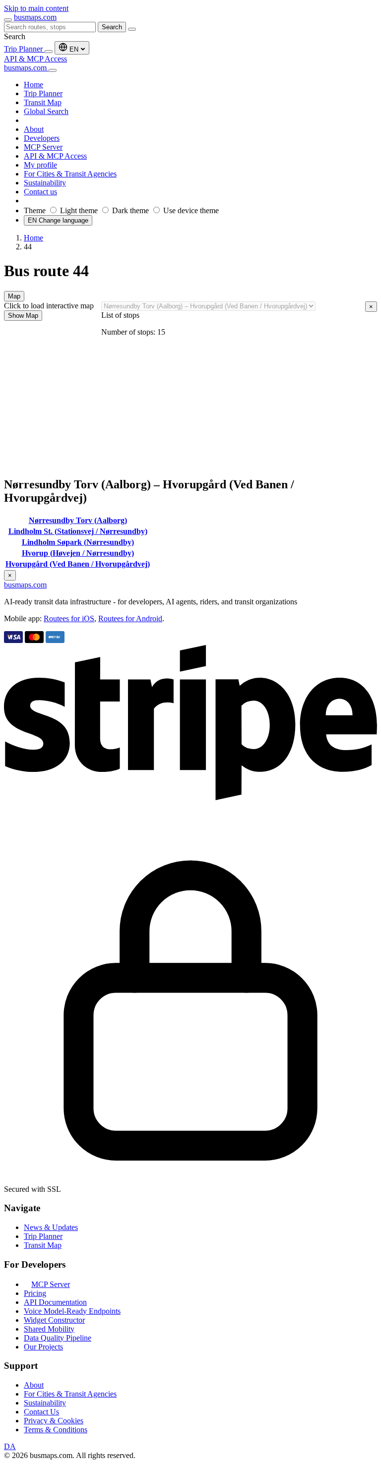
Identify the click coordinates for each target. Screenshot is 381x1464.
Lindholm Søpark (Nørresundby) (78, 542)
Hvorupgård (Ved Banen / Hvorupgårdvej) (77, 564)
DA (10, 1446)
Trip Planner (24, 49)
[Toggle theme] (49, 51)
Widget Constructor (54, 1320)
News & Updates (51, 1227)
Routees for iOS (69, 618)
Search (112, 27)
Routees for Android (130, 618)
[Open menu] (8, 19)
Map (14, 296)
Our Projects (43, 1347)
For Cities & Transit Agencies (70, 1394)
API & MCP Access (35, 59)
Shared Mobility (49, 1329)
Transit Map (43, 1245)
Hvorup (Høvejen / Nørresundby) (78, 553)
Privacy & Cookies (53, 1420)
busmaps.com (35, 17)
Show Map (23, 315)
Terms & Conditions (55, 1429)
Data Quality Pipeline (57, 1338)
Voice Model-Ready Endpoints (72, 1311)
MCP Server (50, 1284)
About (34, 1385)
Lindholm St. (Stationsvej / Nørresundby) (77, 531)
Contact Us (41, 1411)
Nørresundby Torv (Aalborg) (78, 520)
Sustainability (45, 1403)
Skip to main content (36, 8)
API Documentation (55, 1302)
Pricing (35, 1293)
